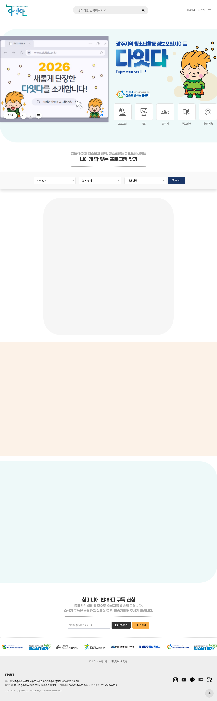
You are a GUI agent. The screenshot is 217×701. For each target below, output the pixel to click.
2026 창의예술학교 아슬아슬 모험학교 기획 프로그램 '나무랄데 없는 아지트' (63, 303)
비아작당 (153, 507)
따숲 (150, 554)
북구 (79, 525)
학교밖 (144, 497)
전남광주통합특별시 (150, 646)
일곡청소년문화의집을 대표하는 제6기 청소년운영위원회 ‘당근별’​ (152, 303)
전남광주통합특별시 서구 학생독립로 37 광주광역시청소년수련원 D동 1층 (44, 681)
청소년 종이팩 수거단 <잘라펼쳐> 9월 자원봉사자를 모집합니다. (20, 303)
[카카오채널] (192, 680)
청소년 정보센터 (10, 381)
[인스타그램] (176, 680)
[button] (23, 116)
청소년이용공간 (98, 497)
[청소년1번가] (208, 680)
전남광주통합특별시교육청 (122, 647)
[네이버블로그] (201, 680)
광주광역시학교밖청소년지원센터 (95, 647)
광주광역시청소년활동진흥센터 (12, 647)
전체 (21, 510)
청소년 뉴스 (8, 389)
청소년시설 (77, 497)
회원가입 (190, 10)
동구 (89, 554)
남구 (72, 555)
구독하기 (121, 625)
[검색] (143, 10)
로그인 (201, 10)
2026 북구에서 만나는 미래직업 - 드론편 (108, 303)
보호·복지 (158, 497)
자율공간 (174, 497)
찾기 (175, 180)
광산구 (36, 537)
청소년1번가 (39, 646)
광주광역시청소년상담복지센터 (67, 647)
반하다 (140, 625)
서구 (62, 545)
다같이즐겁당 (155, 575)
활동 (132, 497)
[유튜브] (184, 680)
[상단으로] (209, 693)
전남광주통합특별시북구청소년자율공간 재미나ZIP (179, 530)
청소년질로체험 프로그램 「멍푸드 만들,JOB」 (195, 303)
